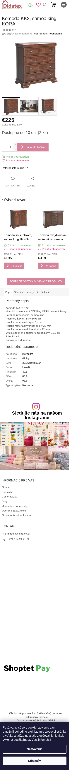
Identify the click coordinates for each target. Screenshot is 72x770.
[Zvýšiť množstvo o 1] (15, 145)
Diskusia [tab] (45, 292)
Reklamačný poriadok (49, 713)
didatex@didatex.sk (18, 533)
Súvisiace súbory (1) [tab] (26, 292)
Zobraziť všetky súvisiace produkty (36, 281)
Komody (27, 353)
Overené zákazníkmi (14, 510)
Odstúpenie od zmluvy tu (16, 515)
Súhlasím (34, 760)
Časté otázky (9, 496)
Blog (4, 501)
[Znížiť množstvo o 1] (15, 149)
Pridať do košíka (35, 147)
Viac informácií (41, 739)
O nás (5, 487)
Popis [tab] (8, 292)
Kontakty (7, 491)
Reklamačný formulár (36, 716)
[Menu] (63, 4)
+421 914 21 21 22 (18, 539)
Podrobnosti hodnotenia (48, 33)
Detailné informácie (13, 167)
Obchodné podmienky (15, 505)
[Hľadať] (44, 4)
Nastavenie (34, 749)
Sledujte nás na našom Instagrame (37, 415)
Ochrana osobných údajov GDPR (36, 720)
